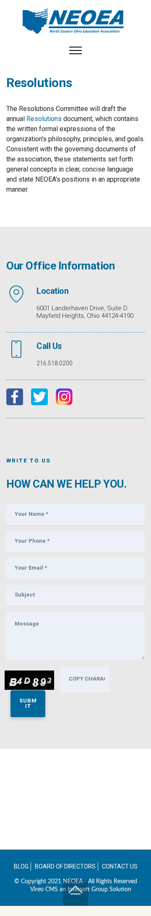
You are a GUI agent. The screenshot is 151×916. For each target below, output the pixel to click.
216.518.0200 (54, 363)
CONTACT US (120, 866)
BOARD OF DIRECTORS (65, 866)
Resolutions (44, 119)
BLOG (21, 866)
